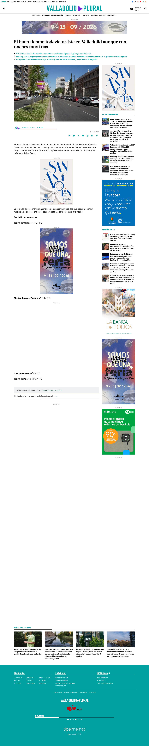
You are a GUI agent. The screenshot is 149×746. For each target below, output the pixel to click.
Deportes (47, 2)
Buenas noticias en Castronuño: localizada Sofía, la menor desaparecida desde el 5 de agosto (122, 247)
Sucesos (40, 2)
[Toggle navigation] (4, 8)
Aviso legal (101, 680)
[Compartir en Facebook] (74, 136)
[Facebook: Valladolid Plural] (40, 128)
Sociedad (62, 2)
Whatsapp (46, 390)
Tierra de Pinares (61, 678)
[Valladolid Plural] (74, 8)
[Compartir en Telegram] (87, 136)
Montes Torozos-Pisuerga (65, 683)
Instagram (55, 390)
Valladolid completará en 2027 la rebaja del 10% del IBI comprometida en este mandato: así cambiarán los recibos (122, 149)
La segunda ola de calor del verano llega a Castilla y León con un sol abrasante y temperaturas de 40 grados (56, 59)
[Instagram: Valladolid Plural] (42, 128)
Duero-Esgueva (60, 686)
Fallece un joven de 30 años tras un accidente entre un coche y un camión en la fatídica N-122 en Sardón (121, 257)
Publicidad (83, 692)
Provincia (20, 2)
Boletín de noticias (71, 692)
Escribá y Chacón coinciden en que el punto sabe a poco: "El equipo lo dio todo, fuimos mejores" (122, 159)
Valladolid (11, 2)
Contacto (92, 692)
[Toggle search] (145, 8)
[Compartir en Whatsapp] (96, 136)
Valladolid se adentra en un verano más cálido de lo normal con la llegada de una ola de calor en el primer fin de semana (120, 652)
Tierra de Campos (61, 680)
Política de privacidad (105, 683)
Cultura (55, 2)
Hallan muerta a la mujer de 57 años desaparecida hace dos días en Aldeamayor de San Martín (122, 237)
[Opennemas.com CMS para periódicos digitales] (74, 732)
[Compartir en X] (78, 136)
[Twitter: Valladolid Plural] (37, 128)
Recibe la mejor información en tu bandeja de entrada (35, 396)
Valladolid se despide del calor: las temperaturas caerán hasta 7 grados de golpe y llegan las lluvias (53, 54)
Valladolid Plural (29, 127)
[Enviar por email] (69, 136)
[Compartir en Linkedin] (92, 136)
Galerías (42, 683)
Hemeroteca (57, 692)
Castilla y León (30, 2)
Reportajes (31, 683)
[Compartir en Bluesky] (83, 136)
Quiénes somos (102, 678)
